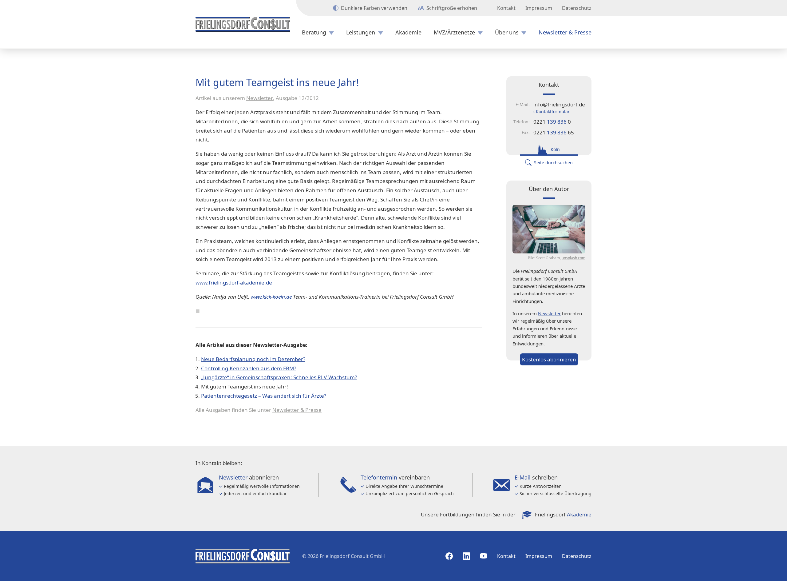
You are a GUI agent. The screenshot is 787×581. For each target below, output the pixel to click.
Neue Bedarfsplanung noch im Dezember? (253, 359)
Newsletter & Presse (565, 32)
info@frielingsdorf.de (559, 104)
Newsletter (259, 97)
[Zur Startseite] (243, 24)
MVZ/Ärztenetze (454, 32)
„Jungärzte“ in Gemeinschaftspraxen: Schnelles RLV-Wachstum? (279, 377)
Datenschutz (576, 8)
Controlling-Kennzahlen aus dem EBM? (248, 368)
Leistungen (360, 32)
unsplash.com (573, 258)
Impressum (538, 8)
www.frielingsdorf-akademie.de (234, 282)
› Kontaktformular (551, 111)
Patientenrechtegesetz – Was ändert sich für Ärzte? (263, 395)
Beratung (314, 32)
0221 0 (552, 121)
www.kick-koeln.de (271, 296)
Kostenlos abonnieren (549, 359)
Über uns (507, 32)
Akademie (408, 32)
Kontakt (506, 8)
